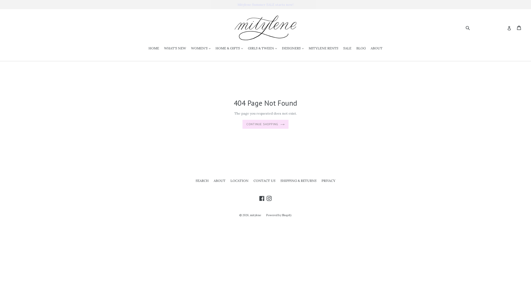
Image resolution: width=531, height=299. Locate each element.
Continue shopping (262, 124)
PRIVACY (328, 181)
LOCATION (239, 181)
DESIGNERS (294, 48)
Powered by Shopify (279, 215)
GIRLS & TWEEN (263, 48)
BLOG (361, 48)
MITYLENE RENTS (323, 48)
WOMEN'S (202, 48)
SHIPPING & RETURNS (298, 181)
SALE (347, 48)
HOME (154, 48)
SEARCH (202, 181)
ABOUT (376, 48)
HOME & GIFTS (230, 48)
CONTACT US (264, 181)
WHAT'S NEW (175, 48)
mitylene (255, 215)
